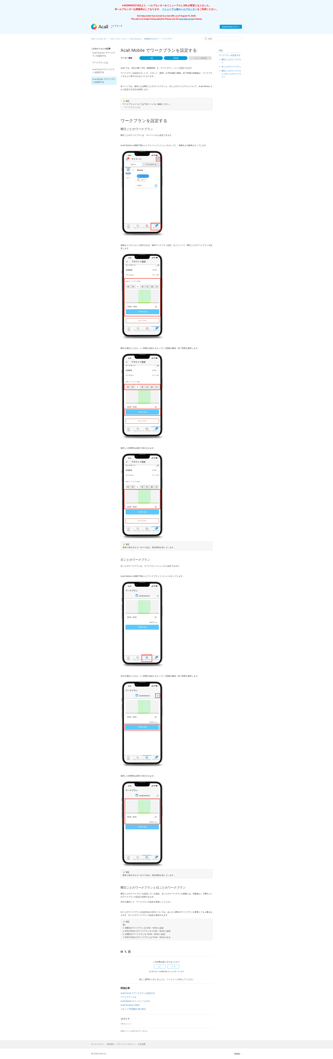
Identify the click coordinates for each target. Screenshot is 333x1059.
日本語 (237, 1054)
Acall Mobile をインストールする (135, 1001)
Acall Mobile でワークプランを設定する (103, 80)
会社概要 (142, 1044)
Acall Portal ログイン (231, 27)
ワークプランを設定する (229, 55)
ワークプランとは (100, 62)
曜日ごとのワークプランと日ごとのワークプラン (231, 74)
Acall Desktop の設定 (130, 1005)
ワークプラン (167, 39)
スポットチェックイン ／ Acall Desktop (125, 39)
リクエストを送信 (174, 979)
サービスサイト (98, 1044)
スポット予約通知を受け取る (133, 1009)
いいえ (173, 966)
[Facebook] (122, 952)
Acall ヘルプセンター (99, 39)
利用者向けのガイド (151, 39)
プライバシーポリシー (126, 1044)
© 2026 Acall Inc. (99, 1053)
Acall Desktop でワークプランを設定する (103, 54)
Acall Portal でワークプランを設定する (103, 71)
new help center (186, 19)
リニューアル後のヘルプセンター (179, 9)
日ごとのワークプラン (231, 66)
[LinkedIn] (129, 952)
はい (159, 966)
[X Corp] (125, 952)
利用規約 (110, 1044)
